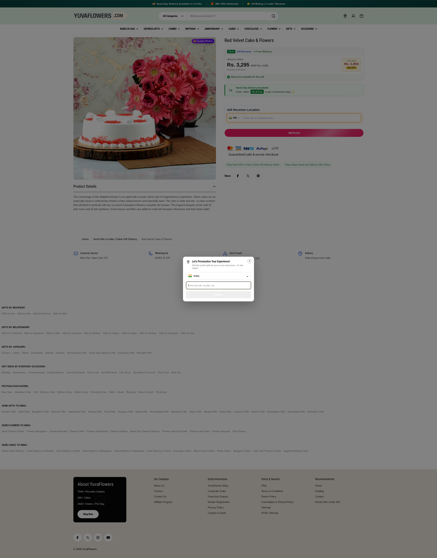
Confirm (218, 294)
